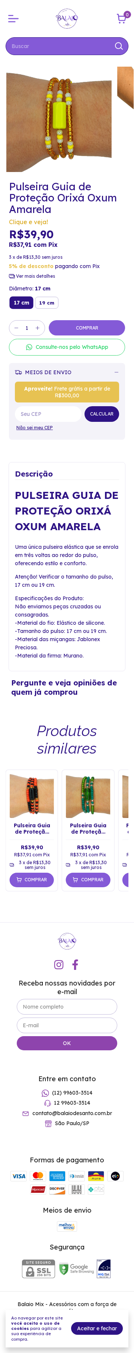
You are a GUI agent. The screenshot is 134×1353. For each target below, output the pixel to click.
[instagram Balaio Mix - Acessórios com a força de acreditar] (59, 964)
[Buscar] (118, 46)
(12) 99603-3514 (72, 1092)
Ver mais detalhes (35, 276)
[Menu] (15, 18)
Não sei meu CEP (34, 427)
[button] (67, 347)
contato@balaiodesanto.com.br (72, 1113)
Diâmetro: (30, 288)
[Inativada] (103, 1269)
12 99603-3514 (72, 1103)
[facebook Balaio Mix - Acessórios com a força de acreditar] (75, 964)
